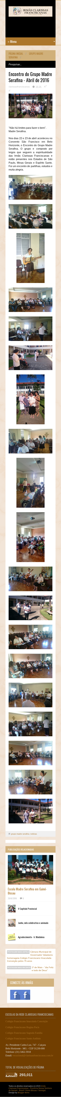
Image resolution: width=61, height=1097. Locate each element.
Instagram (25, 995)
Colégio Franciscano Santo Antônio (23, 1038)
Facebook (15, 995)
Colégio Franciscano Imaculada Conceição (26, 1021)
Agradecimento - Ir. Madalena (31, 937)
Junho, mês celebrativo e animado (33, 923)
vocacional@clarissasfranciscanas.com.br (33, 1055)
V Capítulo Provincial (27, 908)
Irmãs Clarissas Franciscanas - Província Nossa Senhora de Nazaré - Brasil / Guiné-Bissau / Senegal (30, 1088)
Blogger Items (23, 1093)
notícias (33, 834)
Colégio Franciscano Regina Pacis (22, 1027)
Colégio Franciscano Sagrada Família (23, 1033)
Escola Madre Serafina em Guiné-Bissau (27, 891)
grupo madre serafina (20, 834)
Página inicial (16, 53)
